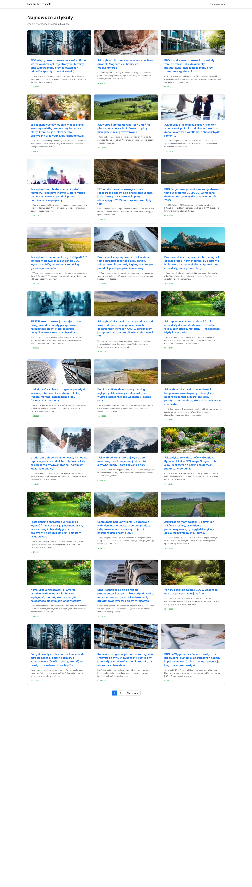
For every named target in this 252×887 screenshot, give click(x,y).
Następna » (132, 693)
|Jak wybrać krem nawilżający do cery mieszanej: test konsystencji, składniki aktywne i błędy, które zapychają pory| (121, 461)
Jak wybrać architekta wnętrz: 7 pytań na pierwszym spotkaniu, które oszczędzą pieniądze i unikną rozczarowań (123, 128)
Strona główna (217, 4)
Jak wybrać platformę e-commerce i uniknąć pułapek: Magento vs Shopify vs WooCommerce (125, 64)
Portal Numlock (39, 4)
